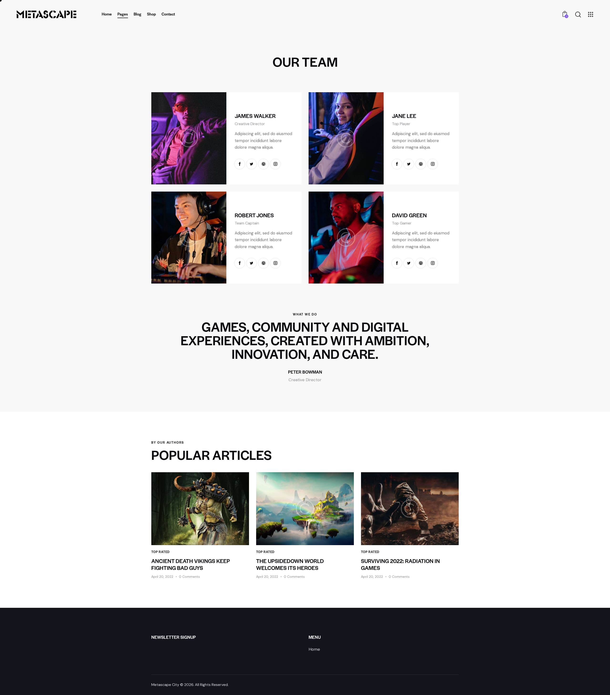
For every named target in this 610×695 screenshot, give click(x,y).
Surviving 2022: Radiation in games (400, 564)
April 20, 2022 (162, 576)
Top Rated (160, 551)
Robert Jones (254, 215)
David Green (409, 215)
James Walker (255, 116)
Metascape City (165, 684)
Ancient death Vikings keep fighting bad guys (190, 564)
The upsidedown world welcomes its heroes (290, 564)
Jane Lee (404, 116)
